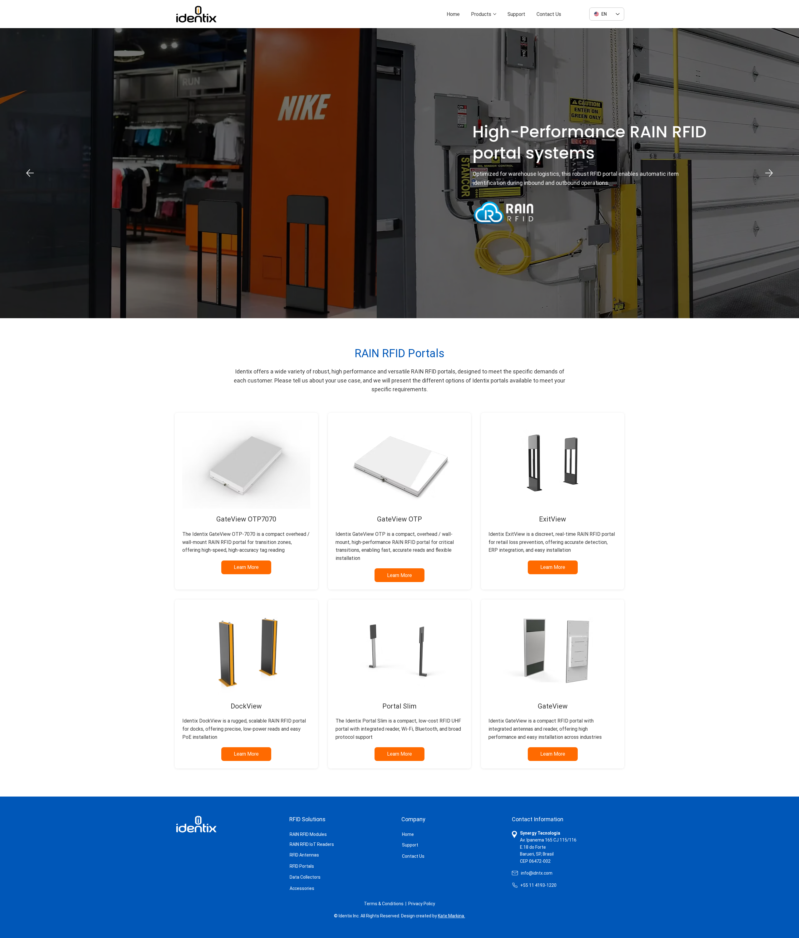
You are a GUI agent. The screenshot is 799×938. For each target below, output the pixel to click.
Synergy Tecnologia (540, 833)
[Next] (769, 173)
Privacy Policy (421, 903)
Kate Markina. (451, 915)
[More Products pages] (494, 14)
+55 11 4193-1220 (538, 885)
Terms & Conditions (384, 903)
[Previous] (30, 173)
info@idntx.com (536, 873)
